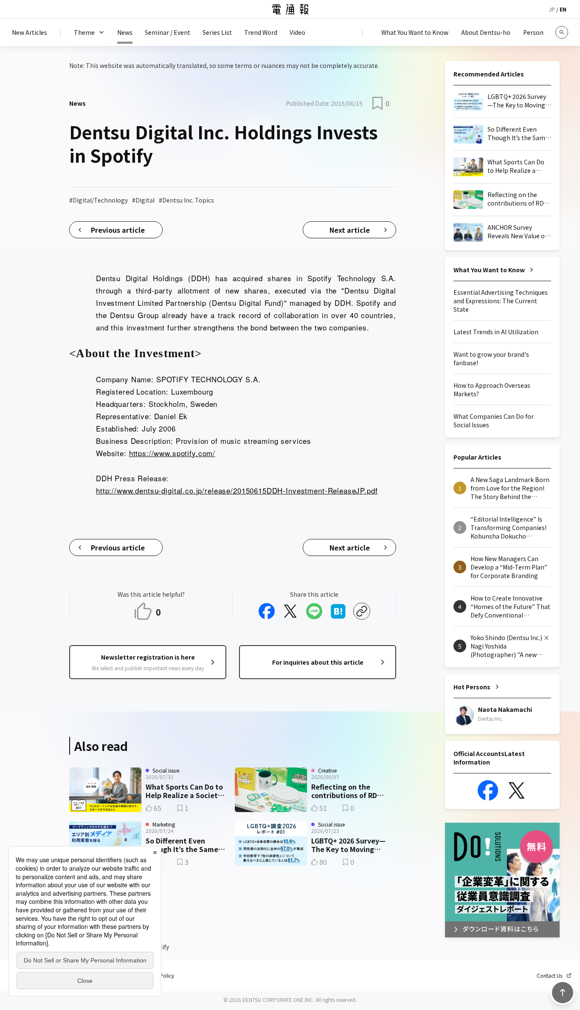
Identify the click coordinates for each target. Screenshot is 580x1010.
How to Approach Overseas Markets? (491, 389)
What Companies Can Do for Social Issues (493, 420)
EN (563, 9)
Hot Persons (471, 687)
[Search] (561, 32)
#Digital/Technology (98, 200)
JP (552, 9)
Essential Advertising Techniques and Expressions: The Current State (500, 300)
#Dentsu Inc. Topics (186, 200)
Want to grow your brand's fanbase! (491, 358)
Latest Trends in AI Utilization (495, 331)
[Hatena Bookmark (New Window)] (337, 611)
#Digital (143, 200)
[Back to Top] (562, 992)
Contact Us (549, 975)
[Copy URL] (361, 611)
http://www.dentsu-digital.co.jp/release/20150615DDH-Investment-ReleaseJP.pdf (237, 490)
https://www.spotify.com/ (172, 453)
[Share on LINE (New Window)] (314, 611)
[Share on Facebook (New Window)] (266, 611)
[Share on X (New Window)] (290, 611)
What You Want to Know (489, 269)
